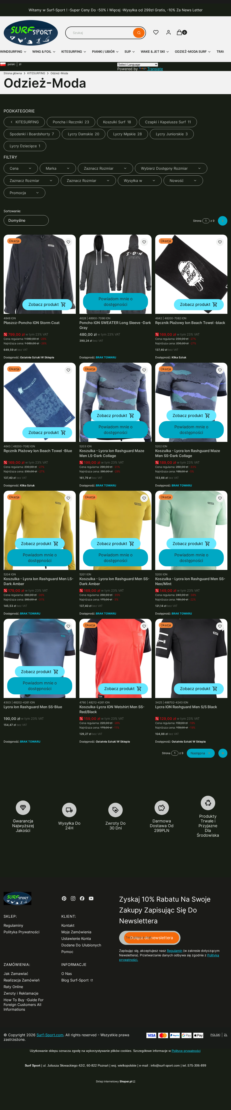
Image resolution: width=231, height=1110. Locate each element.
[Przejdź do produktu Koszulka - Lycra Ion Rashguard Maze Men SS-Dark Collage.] (191, 402)
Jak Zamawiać (16, 973)
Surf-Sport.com (50, 1035)
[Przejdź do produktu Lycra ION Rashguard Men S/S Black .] (191, 658)
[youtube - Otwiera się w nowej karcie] (91, 898)
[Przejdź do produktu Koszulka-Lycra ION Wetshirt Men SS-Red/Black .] (115, 658)
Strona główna (13, 73)
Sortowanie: (12, 211)
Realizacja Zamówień (21, 980)
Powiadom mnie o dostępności (116, 301)
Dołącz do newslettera (151, 937)
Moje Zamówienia (76, 932)
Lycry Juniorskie (172, 134)
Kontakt (67, 925)
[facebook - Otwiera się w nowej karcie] (82, 898)
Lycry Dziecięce (25, 146)
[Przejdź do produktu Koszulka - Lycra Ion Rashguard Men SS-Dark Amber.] (115, 530)
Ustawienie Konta (76, 938)
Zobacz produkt (43, 304)
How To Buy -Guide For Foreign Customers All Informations (24, 1005)
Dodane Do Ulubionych (81, 945)
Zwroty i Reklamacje (21, 993)
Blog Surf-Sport (75, 980)
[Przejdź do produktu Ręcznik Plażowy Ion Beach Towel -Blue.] (40, 402)
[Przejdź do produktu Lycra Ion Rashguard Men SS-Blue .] (40, 658)
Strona (197, 220)
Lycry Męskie (127, 134)
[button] (139, 33)
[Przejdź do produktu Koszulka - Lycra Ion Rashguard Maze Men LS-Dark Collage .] (115, 402)
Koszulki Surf (117, 122)
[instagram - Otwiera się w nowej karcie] (73, 898)
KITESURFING (36, 73)
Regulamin (174, 951)
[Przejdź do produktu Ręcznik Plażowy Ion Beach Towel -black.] (191, 274)
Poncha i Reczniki (71, 122)
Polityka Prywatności (21, 932)
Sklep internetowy (114, 1081)
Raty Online (13, 986)
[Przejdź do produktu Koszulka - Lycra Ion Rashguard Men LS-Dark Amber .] (40, 530)
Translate (155, 69)
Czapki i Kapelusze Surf (168, 122)
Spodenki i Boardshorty (32, 134)
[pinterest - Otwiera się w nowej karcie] (64, 898)
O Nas (66, 973)
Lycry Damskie (83, 134)
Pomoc (67, 951)
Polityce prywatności (186, 1051)
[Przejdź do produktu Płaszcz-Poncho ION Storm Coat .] (40, 274)
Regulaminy (13, 925)
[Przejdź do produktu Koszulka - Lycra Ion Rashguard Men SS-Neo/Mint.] (191, 530)
